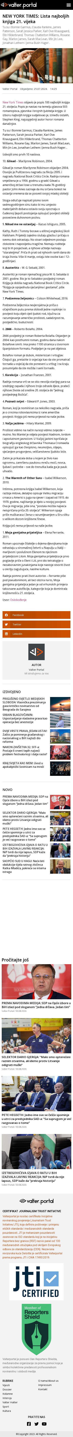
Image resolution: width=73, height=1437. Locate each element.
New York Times (13, 102)
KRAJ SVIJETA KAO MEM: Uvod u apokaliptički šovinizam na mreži (23, 765)
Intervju (7, 1398)
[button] (68, 4)
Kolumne (8, 1393)
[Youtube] (44, 1424)
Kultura (7, 1410)
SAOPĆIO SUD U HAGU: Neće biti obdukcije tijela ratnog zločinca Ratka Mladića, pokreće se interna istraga (24, 866)
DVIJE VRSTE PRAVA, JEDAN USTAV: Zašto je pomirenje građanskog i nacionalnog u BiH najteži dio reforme (25, 736)
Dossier (7, 1389)
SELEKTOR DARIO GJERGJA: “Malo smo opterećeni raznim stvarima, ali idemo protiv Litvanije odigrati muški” (25, 818)
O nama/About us (48, 1380)
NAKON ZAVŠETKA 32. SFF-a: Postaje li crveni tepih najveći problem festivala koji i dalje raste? (25, 750)
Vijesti (6, 1385)
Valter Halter (10, 1402)
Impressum (45, 1385)
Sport (6, 1406)
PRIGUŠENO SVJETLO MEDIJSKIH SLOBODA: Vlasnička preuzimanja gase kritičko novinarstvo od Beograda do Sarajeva (24, 704)
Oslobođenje (18, 600)
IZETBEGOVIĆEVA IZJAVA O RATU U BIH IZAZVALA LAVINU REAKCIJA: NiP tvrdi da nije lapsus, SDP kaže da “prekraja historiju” (25, 850)
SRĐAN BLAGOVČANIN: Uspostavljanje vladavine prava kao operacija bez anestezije (25, 718)
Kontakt (42, 1389)
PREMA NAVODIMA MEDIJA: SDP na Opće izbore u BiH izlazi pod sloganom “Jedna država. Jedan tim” (25, 800)
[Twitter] (36, 1424)
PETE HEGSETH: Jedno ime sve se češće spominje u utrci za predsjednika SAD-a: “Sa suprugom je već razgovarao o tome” (25, 834)
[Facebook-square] (29, 1424)
